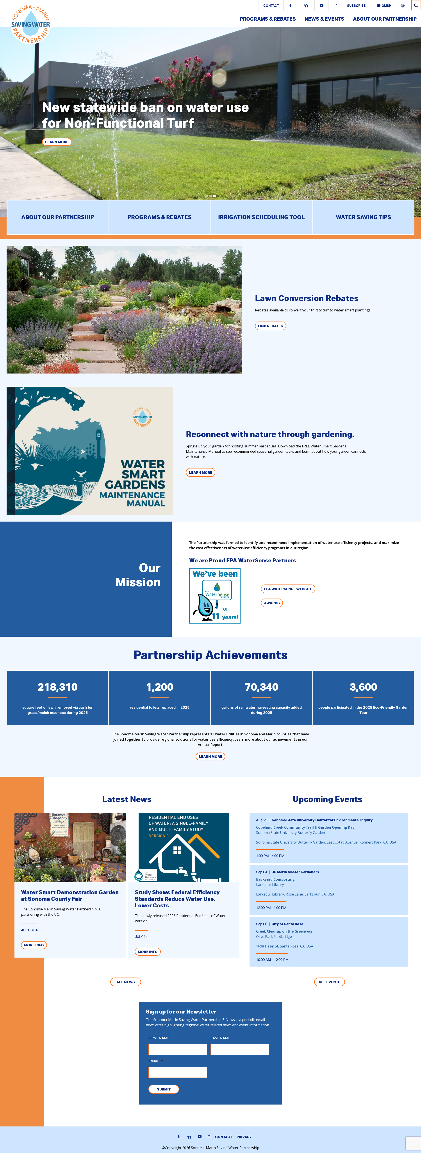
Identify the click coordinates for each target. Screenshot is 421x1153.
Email (155, 1061)
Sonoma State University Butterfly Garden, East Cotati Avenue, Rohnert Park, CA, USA (326, 842)
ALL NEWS (125, 982)
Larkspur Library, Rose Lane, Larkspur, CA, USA (295, 894)
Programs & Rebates (268, 19)
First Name (158, 1038)
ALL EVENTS (330, 982)
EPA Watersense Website (288, 589)
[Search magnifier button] (416, 5)
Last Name (220, 1038)
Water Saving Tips (363, 217)
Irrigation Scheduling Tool (261, 217)
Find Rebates (270, 326)
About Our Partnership (385, 19)
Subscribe (356, 6)
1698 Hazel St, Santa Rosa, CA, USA (284, 946)
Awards (272, 603)
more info (34, 945)
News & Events (324, 19)
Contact (271, 6)
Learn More (56, 142)
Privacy (244, 1137)
